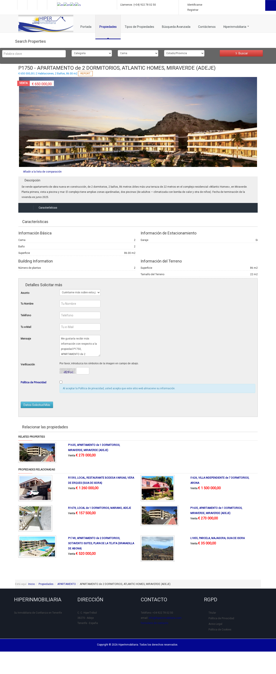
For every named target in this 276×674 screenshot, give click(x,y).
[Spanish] (60, 4)
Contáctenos (207, 26)
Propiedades (108, 26)
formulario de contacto (154, 623)
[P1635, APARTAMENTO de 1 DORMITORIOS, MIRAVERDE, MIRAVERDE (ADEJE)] (37, 452)
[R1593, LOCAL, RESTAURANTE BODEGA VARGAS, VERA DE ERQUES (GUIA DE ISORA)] (35, 487)
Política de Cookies (220, 629)
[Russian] (78, 4)
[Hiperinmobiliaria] (45, 23)
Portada (85, 26)
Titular (212, 612)
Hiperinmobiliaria (235, 26)
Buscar (243, 53)
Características (48, 207)
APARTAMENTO (66, 584)
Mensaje (26, 338)
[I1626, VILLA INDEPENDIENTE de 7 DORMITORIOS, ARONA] (157, 487)
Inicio (31, 584)
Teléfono (26, 315)
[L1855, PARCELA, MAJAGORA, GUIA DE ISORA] (157, 548)
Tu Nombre (27, 303)
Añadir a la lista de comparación (42, 171)
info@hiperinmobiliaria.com (165, 617)
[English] (67, 4)
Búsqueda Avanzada (176, 26)
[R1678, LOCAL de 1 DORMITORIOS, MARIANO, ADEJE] (35, 518)
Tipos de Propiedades (139, 26)
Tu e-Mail (26, 326)
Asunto (25, 292)
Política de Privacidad (33, 382)
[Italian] (72, 4)
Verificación (28, 364)
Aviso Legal (215, 623)
